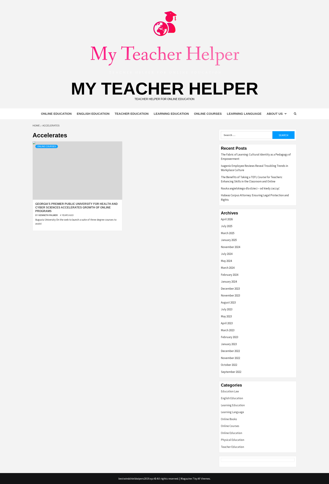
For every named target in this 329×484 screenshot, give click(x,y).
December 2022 (230, 351)
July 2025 (226, 226)
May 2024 (226, 261)
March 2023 (227, 330)
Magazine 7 (187, 478)
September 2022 (231, 372)
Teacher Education (132, 113)
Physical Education (232, 440)
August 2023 (228, 302)
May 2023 (226, 316)
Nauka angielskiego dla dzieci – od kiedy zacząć (250, 188)
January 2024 (229, 281)
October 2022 (229, 365)
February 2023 (229, 337)
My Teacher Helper (164, 88)
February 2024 (229, 275)
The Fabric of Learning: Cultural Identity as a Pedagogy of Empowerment (256, 157)
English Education (93, 113)
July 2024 (226, 254)
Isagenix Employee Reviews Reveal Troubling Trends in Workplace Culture (254, 168)
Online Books (229, 419)
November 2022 (230, 358)
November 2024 (230, 247)
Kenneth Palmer (48, 215)
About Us (275, 113)
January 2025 (229, 240)
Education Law (230, 391)
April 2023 (227, 323)
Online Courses (208, 113)
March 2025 (227, 233)
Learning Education (171, 113)
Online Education (56, 113)
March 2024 (227, 268)
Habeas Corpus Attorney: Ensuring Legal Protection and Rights (255, 197)
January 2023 (229, 344)
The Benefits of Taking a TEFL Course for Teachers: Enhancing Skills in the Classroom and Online (251, 179)
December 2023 (230, 288)
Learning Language (244, 113)
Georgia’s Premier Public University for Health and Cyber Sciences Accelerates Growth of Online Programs (76, 207)
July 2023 (226, 309)
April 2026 (227, 219)
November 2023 (230, 295)
